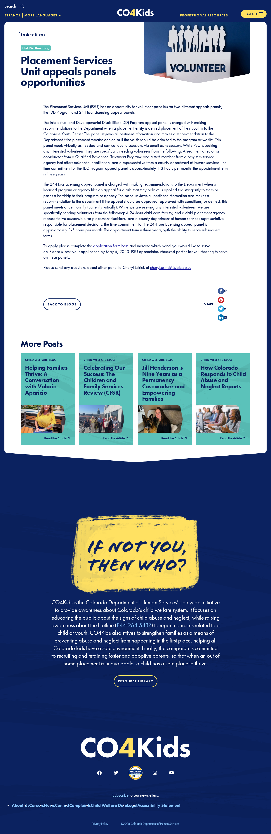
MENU (252, 14)
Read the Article (55, 438)
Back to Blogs (33, 34)
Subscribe (120, 795)
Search (10, 6)
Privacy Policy (100, 824)
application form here (110, 246)
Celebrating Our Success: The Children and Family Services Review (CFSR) (104, 380)
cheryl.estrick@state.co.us (170, 267)
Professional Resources (204, 15)
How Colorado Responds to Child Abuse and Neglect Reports (223, 377)
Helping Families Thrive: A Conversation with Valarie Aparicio (46, 380)
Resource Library (135, 681)
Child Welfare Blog (35, 48)
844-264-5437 (134, 625)
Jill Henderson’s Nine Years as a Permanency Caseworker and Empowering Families (163, 383)
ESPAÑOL (12, 15)
